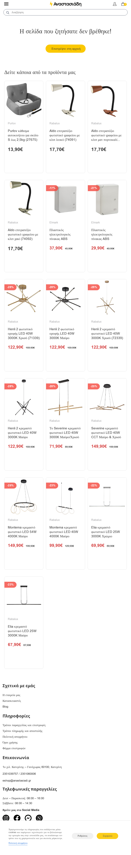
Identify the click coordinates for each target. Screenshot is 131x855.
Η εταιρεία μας (11, 695)
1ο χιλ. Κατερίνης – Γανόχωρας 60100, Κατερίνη (32, 767)
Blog (5, 707)
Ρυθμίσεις (83, 835)
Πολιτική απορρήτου (15, 737)
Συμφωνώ (107, 835)
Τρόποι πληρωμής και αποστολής (22, 731)
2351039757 (10, 774)
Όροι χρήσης (10, 742)
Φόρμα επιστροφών (14, 748)
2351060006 (28, 774)
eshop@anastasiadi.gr (17, 781)
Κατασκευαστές (12, 701)
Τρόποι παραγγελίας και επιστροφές (24, 725)
